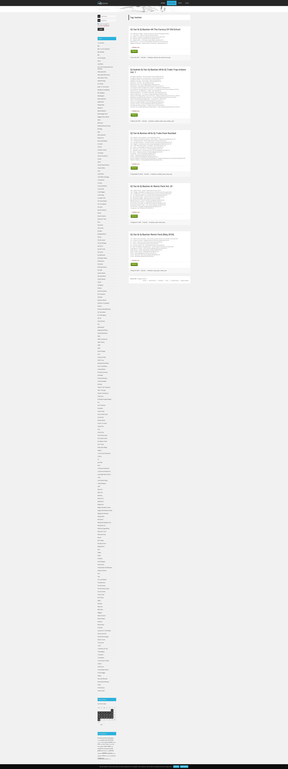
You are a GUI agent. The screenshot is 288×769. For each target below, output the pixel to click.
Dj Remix (100, 297)
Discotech (100, 225)
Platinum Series (102, 570)
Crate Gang (101, 195)
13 (107, 715)
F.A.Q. (187, 3)
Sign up (134, 51)
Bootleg (100, 129)
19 (104, 717)
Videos (99, 676)
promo (111, 751)
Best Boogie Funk (103, 114)
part (102, 750)
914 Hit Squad (101, 58)
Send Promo (152, 280)
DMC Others (101, 342)
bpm (99, 132)
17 (99, 717)
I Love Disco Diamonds (104, 453)
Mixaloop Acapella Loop (104, 522)
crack (102, 742)
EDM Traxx (101, 360)
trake (161, 121)
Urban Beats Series (103, 670)
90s (99, 55)
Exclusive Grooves (103, 372)
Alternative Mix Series (104, 75)
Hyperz (100, 450)
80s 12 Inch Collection (104, 49)
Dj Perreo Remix (102, 291)
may (154, 270)
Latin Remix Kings (103, 480)
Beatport (100, 108)
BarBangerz (101, 96)
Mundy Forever (102, 543)
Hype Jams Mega (102, 447)
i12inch (100, 456)
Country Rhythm (102, 186)
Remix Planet (101, 618)
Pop (99, 576)
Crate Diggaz (101, 192)
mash (112, 746)
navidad (159, 174)
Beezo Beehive (102, 111)
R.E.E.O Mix (101, 597)
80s (99, 46)
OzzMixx (100, 558)
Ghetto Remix (101, 420)
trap (164, 121)
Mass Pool (100, 498)
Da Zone (100, 207)
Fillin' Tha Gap (102, 390)
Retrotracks (101, 624)
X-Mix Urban (101, 691)
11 (101, 715)
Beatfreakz (101, 102)
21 (109, 717)
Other (99, 555)
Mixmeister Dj (101, 525)
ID (98, 459)
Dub (99, 354)
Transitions (101, 658)
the (104, 756)
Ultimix (99, 664)
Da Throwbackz (102, 204)
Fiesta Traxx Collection (104, 387)
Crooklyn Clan (101, 198)
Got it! (176, 766)
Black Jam (100, 123)
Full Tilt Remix (101, 405)
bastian (150, 57)
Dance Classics (102, 216)
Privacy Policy (174, 280)
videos (101, 758)
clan (108, 740)
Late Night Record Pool (104, 474)
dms (104, 744)
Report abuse (185, 280)
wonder (106, 759)
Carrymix (100, 144)
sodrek (157, 121)
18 (101, 717)
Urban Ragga (101, 673)
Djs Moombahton (102, 333)
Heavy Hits (101, 426)
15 (112, 715)
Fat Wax (100, 384)
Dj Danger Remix (102, 258)
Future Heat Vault (103, 414)
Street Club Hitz (102, 633)
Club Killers (101, 174)
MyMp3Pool (101, 546)
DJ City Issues (101, 240)
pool (108, 750)
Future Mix (101, 417)
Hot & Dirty (101, 432)
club (111, 740)
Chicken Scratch (102, 150)
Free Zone (100, 396)
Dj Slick (100, 306)
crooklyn (110, 742)
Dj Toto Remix (102, 312)
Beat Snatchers (102, 99)
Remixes (100, 621)
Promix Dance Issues (103, 588)
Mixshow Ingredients (103, 528)
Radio (99, 600)
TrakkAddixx (101, 652)
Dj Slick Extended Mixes (104, 309)
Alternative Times (102, 78)
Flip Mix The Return (103, 393)
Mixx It (99, 537)
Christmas (100, 153)
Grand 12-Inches (102, 423)
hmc (99, 746)
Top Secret (101, 642)
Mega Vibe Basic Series (104, 507)
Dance (99, 213)
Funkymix (100, 408)
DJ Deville (100, 264)
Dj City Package (102, 243)
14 (109, 715)
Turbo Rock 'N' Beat (103, 661)
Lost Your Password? (103, 26)
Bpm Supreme (102, 135)
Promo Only (101, 594)
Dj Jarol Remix (101, 279)
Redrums (100, 606)
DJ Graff (100, 270)
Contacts (160, 280)
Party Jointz (101, 564)
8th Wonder (101, 52)
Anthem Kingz (101, 81)
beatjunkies (110, 738)
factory (156, 57)
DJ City (99, 237)
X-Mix (99, 685)
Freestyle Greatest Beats (104, 399)
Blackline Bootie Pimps (104, 126)
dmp (102, 744)
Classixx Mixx (101, 168)
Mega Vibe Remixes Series (105, 510)
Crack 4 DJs (101, 189)
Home (163, 3)
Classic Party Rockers (103, 165)
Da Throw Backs (102, 201)
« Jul (101, 724)
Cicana (99, 159)
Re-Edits (100, 603)
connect (99, 742)
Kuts (99, 465)
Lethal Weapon (102, 483)
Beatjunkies (101, 105)
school (163, 57)
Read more (184, 766)
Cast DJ (100, 147)
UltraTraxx (101, 667)
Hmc (99, 429)
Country (100, 183)
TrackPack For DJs (103, 648)
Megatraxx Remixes (103, 513)
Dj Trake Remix (102, 315)
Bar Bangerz (101, 93)
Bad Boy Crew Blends (104, 90)
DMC (99, 336)
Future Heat (101, 411)
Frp (98, 402)
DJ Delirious (101, 261)
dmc (99, 744)
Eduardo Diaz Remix (103, 363)
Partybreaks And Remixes (105, 567)
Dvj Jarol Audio (102, 357)
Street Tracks (101, 639)
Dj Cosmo (100, 252)
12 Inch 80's (101, 43)
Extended (100, 375)
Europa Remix (101, 369)
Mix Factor (100, 519)
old (159, 57)
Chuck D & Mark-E (103, 156)
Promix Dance (101, 585)
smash (114, 753)
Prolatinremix (101, 582)
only (111, 748)
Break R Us (101, 138)
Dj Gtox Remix (101, 273)
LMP (99, 486)
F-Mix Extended (102, 381)
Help (180, 3)
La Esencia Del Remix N (104, 471)
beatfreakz (104, 738)
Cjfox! (99, 162)
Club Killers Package (103, 177)
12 (104, 715)
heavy (111, 744)
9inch (99, 61)
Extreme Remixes (102, 378)
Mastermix (101, 501)
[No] (286, 766)
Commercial (101, 180)
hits (113, 744)
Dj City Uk (100, 246)
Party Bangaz (101, 561)
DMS (99, 348)
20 (107, 717)
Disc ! (99, 222)
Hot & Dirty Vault (102, 435)
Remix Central (101, 615)
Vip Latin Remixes (102, 679)
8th (98, 738)
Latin (99, 477)
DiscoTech (100, 228)
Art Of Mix (100, 84)
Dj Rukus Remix (102, 300)
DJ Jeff (99, 282)
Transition (101, 655)
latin (109, 746)
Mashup (100, 495)
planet (105, 750)
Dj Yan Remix (101, 321)
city (106, 740)
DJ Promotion (101, 294)
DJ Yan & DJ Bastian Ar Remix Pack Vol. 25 (151, 186)
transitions (113, 756)
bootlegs (99, 740)
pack (99, 751)
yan (169, 57)
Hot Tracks (101, 444)
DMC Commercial (102, 339)
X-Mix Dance (101, 688)
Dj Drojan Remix (102, 267)
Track (99, 645)
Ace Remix (100, 64)
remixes (110, 753)
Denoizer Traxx (102, 219)
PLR (99, 573)
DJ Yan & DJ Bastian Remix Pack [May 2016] (152, 234)
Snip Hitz (100, 627)
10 (99, 715)
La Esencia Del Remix (103, 468)
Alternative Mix (102, 72)
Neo (99, 549)
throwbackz (107, 755)
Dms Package (101, 351)
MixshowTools (102, 534)
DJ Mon (100, 288)
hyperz (102, 746)
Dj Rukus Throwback (103, 303)
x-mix (110, 758)
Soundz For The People (104, 630)
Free (106, 744)
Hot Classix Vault (102, 438)
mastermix (101, 748)
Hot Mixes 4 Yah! (102, 441)
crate (105, 742)
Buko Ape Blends (102, 141)
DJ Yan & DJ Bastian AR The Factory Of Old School (155, 29)
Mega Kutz (101, 504)
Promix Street (101, 591)
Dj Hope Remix (102, 276)
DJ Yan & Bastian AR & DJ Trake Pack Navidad (153, 133)
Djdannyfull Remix (103, 330)
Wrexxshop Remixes (103, 682)
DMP (99, 345)
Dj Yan (99, 318)
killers (105, 746)
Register (171, 3)
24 (99, 720)
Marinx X (100, 489)
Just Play (100, 462)
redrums (100, 753)
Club (99, 171)
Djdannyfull (101, 327)
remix (104, 753)
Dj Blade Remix (102, 234)
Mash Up (100, 492)
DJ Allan (100, 231)
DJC (99, 324)
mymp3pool (107, 748)
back (100, 738)
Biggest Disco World (103, 117)
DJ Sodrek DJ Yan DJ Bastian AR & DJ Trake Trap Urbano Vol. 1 (158, 71)
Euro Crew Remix (102, 366)
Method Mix (101, 516)
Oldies (99, 552)
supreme (100, 756)
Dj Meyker (100, 285)
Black (99, 120)
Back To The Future (103, 87)
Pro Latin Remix (102, 579)
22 (112, 717)
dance (114, 742)
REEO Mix (100, 609)
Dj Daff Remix (101, 255)
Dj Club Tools (101, 249)
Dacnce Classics (102, 210)
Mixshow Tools (102, 531)
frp (108, 744)
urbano (169, 121)
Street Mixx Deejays (103, 636)
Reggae (100, 612)
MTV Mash (101, 540)
